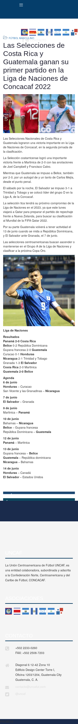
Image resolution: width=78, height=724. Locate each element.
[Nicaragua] (51, 611)
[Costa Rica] (17, 611)
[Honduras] (42, 611)
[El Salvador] (25, 611)
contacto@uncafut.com (30, 687)
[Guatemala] (34, 611)
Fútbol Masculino (21, 38)
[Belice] (8, 611)
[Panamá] (59, 611)
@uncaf (20, 694)
